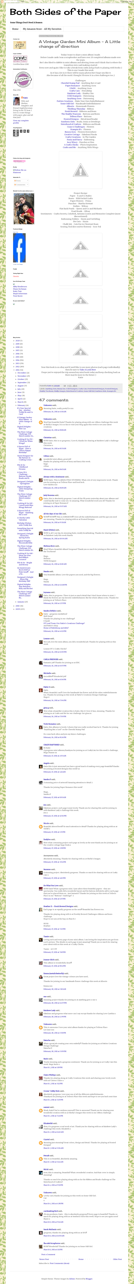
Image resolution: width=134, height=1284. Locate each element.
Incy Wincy (72, 142)
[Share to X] (72, 386)
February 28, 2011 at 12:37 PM (55, 1003)
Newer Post (44, 1259)
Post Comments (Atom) (59, 1263)
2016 (18, 354)
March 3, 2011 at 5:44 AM (53, 1162)
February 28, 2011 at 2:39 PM (55, 1017)
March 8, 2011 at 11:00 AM (54, 1236)
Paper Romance (72, 86)
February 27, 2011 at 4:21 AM (55, 772)
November (22, 376)
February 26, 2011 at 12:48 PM (55, 585)
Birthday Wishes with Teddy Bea (24, 524)
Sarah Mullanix (50, 1229)
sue (45, 996)
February (21, 405)
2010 (18, 606)
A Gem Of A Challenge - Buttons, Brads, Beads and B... (24, 475)
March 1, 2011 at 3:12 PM (53, 1084)
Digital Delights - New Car (24, 428)
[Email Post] (64, 386)
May (20, 395)
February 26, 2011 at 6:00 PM (55, 652)
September (22, 382)
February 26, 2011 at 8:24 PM (55, 737)
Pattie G (47, 687)
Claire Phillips (50, 1075)
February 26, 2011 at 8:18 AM (55, 430)
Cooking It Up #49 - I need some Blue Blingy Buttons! (25, 505)
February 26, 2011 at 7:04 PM (55, 700)
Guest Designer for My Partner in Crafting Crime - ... (25, 459)
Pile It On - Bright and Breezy (24, 564)
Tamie (46, 936)
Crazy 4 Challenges (76, 127)
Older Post (117, 1259)
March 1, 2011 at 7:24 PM (53, 1116)
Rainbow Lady (74, 93)
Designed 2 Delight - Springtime (25, 483)
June (20, 392)
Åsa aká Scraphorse (52, 1243)
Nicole (46, 823)
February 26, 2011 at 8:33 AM (55, 448)
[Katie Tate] (19, 262)
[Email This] (68, 386)
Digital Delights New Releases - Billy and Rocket (25, 586)
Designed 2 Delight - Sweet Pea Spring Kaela (25, 536)
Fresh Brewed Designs (96, 389)
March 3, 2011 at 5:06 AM (54, 1148)
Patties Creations (65, 101)
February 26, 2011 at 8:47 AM (55, 469)
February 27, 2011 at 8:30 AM (55, 797)
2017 (18, 350)
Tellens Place (76, 116)
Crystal (47, 1139)
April (20, 399)
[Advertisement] (19, 320)
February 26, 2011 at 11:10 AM (55, 564)
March (21, 402)
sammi (46, 1107)
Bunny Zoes (70, 132)
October (21, 379)
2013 (18, 363)
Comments (20, 185)
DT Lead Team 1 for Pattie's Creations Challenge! (64, 623)
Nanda (46, 571)
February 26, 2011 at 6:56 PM (55, 679)
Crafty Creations (73, 137)
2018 (18, 347)
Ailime (72, 1279)
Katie (25, 98)
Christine (48, 437)
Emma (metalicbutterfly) (54, 973)
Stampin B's (76, 129)
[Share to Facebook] (74, 386)
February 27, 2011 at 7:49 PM (55, 952)
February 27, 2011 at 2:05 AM (55, 756)
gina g (46, 708)
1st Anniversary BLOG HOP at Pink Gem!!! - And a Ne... (25, 571)
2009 (18, 609)
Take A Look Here (88, 370)
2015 (18, 357)
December (22, 373)
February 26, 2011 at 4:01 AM (55, 412)
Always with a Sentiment (54, 477)
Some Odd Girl (67, 104)
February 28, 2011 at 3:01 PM (55, 1033)
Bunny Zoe (61, 389)
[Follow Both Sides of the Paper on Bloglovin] (19, 162)
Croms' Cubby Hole (52, 1091)
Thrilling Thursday (76, 109)
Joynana (47, 592)
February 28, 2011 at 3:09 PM (55, 1051)
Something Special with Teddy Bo (25, 529)
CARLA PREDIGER (51, 659)
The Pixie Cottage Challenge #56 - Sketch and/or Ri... (25, 548)
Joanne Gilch (49, 960)
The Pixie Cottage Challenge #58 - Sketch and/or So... (25, 434)
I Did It (73, 88)
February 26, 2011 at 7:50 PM (55, 716)
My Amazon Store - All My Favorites (42, 29)
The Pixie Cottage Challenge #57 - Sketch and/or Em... (24, 497)
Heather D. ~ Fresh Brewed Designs (58, 906)
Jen (45, 805)
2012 (18, 367)
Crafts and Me (69, 147)
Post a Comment (48, 1254)
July (19, 389)
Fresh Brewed (71, 111)
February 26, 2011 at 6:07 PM (55, 666)
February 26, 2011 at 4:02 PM (55, 631)
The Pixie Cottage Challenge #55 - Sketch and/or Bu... (24, 595)
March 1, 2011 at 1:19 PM (53, 1067)
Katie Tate (15, 232)
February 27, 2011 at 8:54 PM (55, 966)
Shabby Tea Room (46, 391)
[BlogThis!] (70, 386)
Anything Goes (74, 98)
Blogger (89, 1279)
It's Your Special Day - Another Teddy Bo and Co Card (25, 411)
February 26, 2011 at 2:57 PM (55, 603)
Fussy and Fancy (74, 140)
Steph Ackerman (20, 294)
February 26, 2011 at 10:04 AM (56, 539)
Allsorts (70, 106)
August (21, 386)
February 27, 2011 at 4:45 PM (55, 878)
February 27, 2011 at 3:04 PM (55, 862)
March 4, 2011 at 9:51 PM (53, 1185)
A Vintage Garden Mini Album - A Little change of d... (24, 420)
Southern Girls (68, 122)
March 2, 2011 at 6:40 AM (54, 1132)
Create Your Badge (18, 264)
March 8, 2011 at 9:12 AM (53, 1222)
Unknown (48, 405)
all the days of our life (53, 514)
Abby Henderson (20, 287)
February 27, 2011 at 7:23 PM (55, 929)
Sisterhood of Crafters (71, 124)
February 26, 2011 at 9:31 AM (55, 522)
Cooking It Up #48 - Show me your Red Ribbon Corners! (25, 556)
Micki (46, 1169)
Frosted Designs (71, 119)
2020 (18, 341)
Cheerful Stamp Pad (70, 83)
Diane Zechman (19, 289)
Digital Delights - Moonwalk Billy (24, 542)
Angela (46, 763)
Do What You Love (51, 885)
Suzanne (47, 869)
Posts (18, 181)
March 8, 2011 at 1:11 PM (53, 1250)
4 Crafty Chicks (71, 145)
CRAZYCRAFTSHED (51, 745)
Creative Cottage (72, 134)
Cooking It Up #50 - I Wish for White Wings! (25, 441)
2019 (18, 344)
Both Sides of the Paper (65, 12)
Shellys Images (60, 391)
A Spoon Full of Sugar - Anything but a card (25, 513)
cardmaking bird (51, 1211)
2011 (17, 370)
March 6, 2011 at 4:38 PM (53, 1203)
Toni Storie (18, 296)
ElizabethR (48, 1123)
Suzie (46, 1059)
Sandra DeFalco (50, 611)
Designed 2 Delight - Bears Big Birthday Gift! (25, 579)
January (21, 602)
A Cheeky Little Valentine (23, 519)
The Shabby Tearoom (71, 114)
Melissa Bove (49, 546)
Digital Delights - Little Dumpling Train (24, 489)
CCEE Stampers (74, 96)
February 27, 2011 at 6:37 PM (55, 899)
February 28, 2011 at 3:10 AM (55, 989)
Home (15, 29)
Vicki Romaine (50, 724)
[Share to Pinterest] (76, 386)
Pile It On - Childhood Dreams (22, 467)
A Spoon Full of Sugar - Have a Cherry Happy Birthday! (24, 449)
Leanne (47, 639)
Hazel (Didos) (49, 530)
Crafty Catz (74, 91)
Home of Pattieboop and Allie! (56, 628)
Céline (46, 456)
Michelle (47, 673)
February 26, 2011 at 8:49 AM (55, 488)
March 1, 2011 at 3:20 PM (53, 1100)
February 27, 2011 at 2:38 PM (55, 848)
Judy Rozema (49, 495)
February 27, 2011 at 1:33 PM (54, 832)
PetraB (46, 1156)
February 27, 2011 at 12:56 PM (55, 816)
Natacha (47, 1040)
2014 (18, 360)
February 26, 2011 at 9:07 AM (55, 506)
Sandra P (47, 779)
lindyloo (47, 839)
